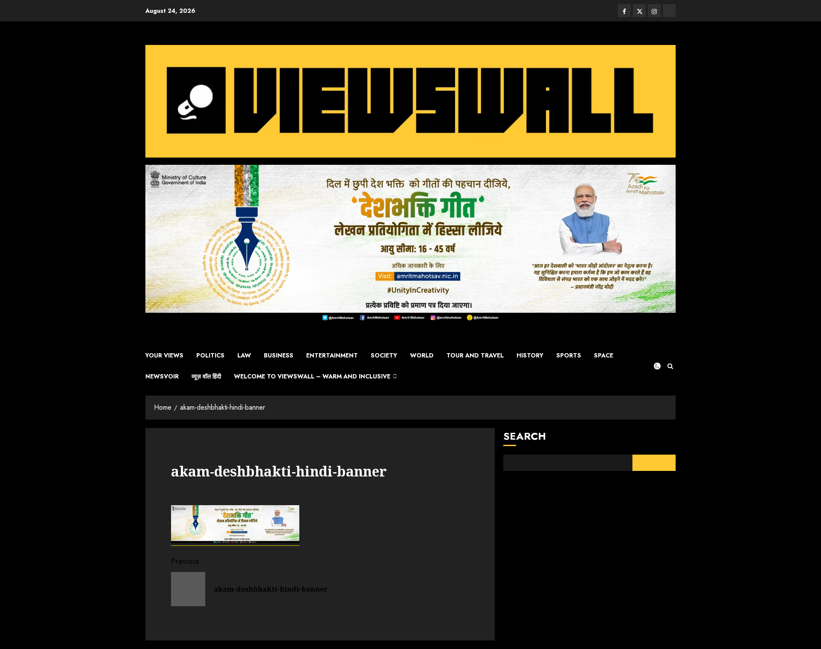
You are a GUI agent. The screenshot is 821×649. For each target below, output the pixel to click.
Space (603, 355)
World (422, 355)
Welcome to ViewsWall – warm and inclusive (312, 376)
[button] (670, 366)
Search (524, 436)
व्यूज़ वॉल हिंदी (206, 376)
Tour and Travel (475, 355)
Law (244, 355)
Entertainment (332, 355)
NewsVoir (162, 376)
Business (278, 355)
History (530, 355)
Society (384, 355)
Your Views (164, 355)
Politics (210, 355)
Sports (568, 355)
